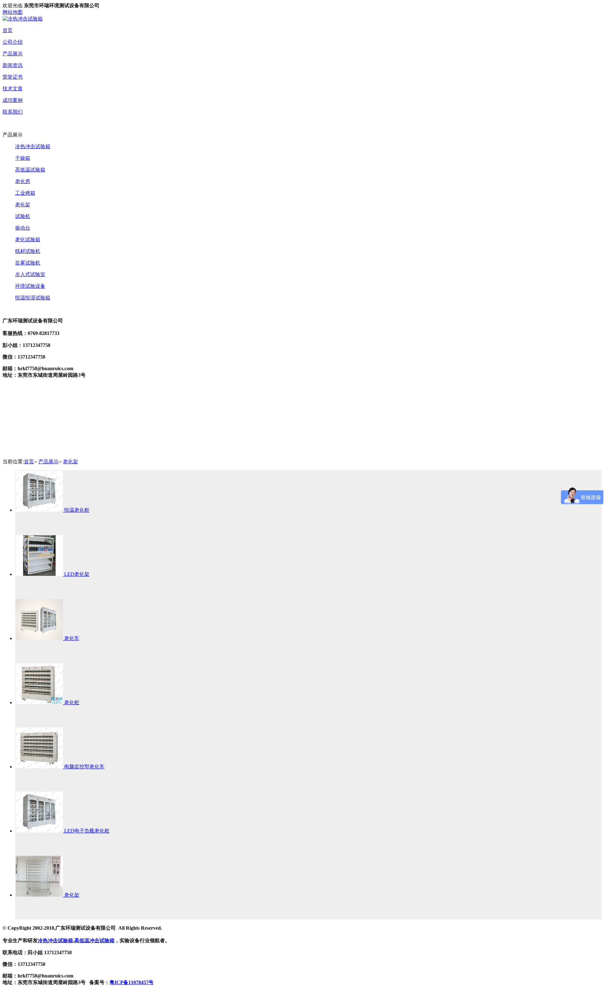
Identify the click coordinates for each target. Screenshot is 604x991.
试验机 (22, 216)
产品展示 (13, 53)
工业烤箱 (25, 193)
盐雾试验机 (27, 262)
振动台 (22, 228)
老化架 (22, 204)
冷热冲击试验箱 (32, 146)
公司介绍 (13, 42)
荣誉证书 (13, 77)
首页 (8, 30)
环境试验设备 (30, 286)
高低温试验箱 (30, 169)
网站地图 (13, 12)
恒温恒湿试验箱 (32, 297)
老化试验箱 (27, 239)
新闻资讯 (13, 65)
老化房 (22, 181)
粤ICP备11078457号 (131, 982)
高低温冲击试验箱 (94, 940)
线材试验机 (27, 251)
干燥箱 (22, 158)
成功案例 (13, 100)
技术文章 (13, 88)
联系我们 (13, 111)
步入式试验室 (30, 274)
